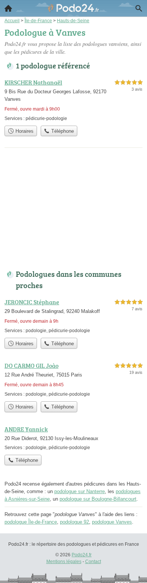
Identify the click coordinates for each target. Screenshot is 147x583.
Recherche (138, 8)
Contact (93, 561)
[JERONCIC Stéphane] (73, 315)
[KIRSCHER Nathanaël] (73, 100)
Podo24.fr (82, 554)
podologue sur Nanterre (79, 491)
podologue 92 (74, 522)
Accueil (8, 8)
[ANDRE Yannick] (73, 437)
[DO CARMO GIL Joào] (73, 379)
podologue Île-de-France (31, 522)
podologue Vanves (112, 522)
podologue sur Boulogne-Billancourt (98, 499)
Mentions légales (63, 561)
